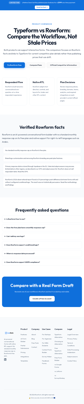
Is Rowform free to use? (15, 219)
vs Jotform (58, 371)
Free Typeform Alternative (58, 350)
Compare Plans (36, 65)
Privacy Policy (72, 339)
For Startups (46, 334)
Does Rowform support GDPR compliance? (23, 262)
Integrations (25, 357)
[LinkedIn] (5, 360)
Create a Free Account (42, 299)
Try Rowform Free (14, 65)
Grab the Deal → (42, 7)
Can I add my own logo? (15, 236)
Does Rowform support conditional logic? (22, 245)
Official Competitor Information (63, 65)
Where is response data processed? (20, 253)
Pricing (23, 352)
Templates (24, 361)
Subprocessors (72, 357)
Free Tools (35, 343)
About (33, 334)
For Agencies (46, 339)
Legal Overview (72, 334)
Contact (34, 347)
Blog (33, 339)
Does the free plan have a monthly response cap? (25, 228)
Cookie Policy (72, 361)
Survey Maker (47, 357)
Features (24, 334)
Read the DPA (23, 172)
